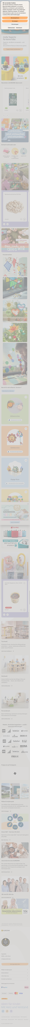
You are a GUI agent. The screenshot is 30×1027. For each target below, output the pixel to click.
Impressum (19, 27)
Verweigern (15, 21)
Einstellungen (15, 24)
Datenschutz (11, 27)
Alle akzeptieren (15, 17)
